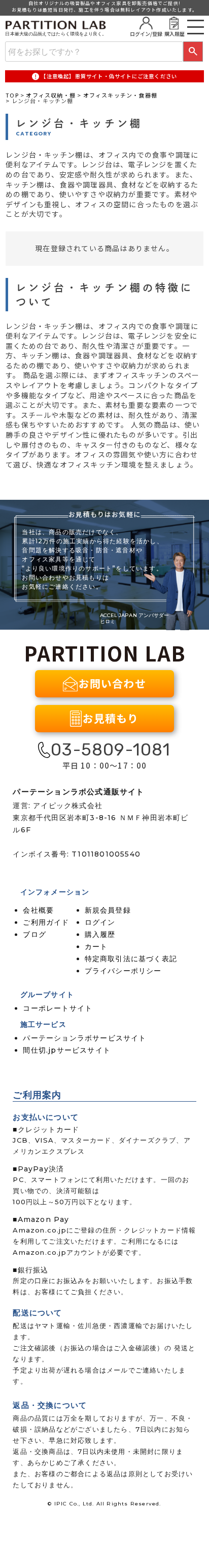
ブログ (34, 934)
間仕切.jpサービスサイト (67, 1050)
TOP (12, 95)
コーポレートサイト (57, 1008)
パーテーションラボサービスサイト (84, 1038)
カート (96, 946)
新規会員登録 (108, 910)
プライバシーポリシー (123, 970)
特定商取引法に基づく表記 (131, 958)
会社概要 (38, 910)
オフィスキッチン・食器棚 (120, 95)
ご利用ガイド (46, 922)
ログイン (100, 922)
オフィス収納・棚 (51, 95)
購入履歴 (100, 934)
